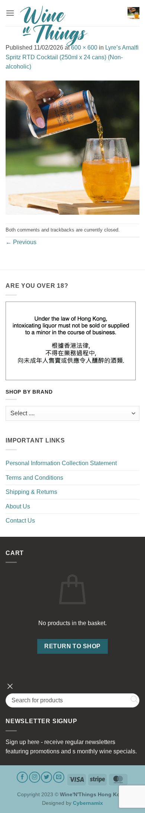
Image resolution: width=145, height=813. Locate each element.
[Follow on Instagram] (34, 777)
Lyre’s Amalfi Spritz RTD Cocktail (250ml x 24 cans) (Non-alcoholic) (72, 57)
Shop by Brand (29, 392)
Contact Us (20, 520)
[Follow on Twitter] (46, 777)
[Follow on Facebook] (22, 777)
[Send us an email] (58, 777)
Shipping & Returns (31, 492)
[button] (10, 13)
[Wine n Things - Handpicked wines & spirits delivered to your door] (71, 26)
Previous (21, 242)
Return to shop (72, 646)
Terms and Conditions (34, 478)
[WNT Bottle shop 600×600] (72, 147)
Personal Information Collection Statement (61, 463)
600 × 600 (84, 47)
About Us (18, 506)
